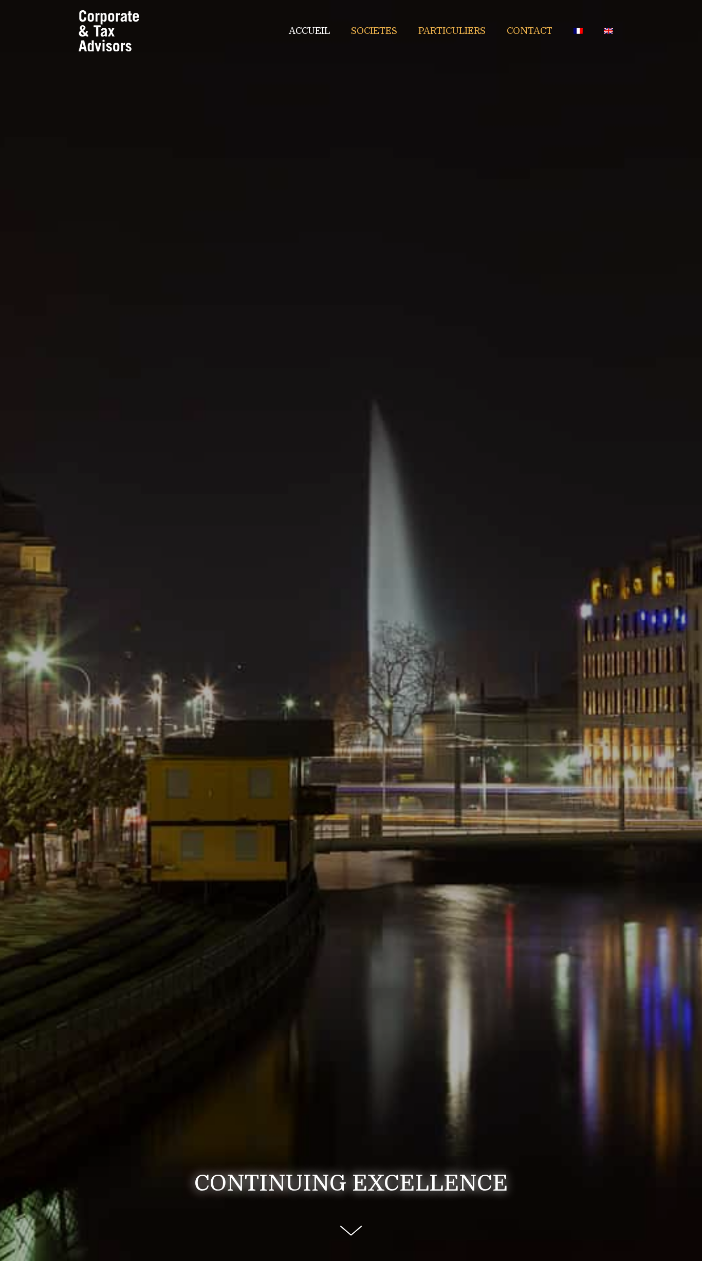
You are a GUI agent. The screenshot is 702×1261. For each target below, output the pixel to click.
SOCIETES (374, 31)
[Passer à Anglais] (608, 31)
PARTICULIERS (452, 31)
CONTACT (529, 31)
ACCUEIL (309, 31)
